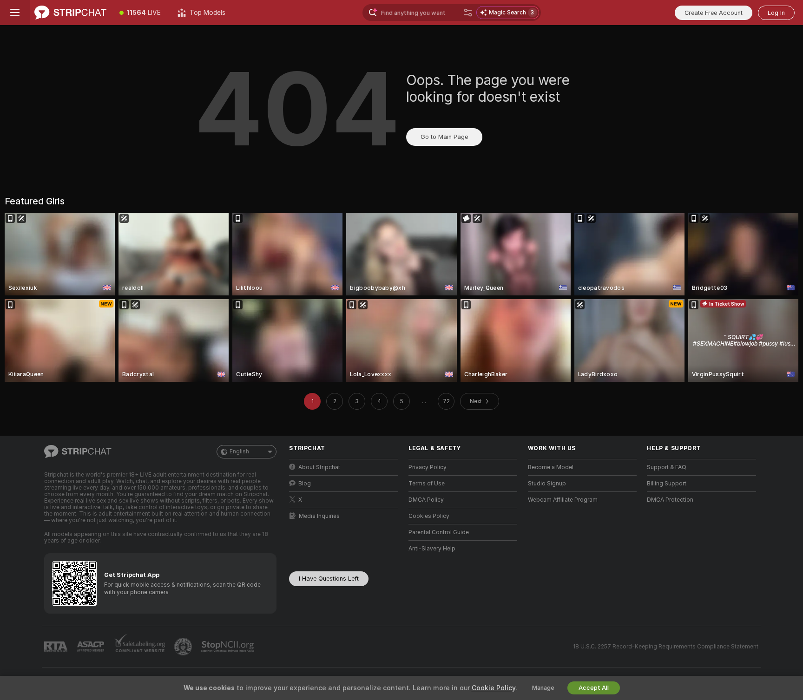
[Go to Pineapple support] (184, 646)
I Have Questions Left (329, 578)
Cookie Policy (493, 688)
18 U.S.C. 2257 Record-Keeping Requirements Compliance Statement (665, 646)
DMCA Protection (670, 500)
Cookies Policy (428, 516)
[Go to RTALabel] (56, 647)
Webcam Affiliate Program (563, 500)
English (239, 451)
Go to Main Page (444, 136)
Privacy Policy (427, 467)
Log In (776, 12)
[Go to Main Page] (70, 12)
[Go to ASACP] (91, 646)
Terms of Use (426, 483)
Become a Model (550, 467)
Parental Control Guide (438, 532)
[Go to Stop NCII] (228, 646)
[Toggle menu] (15, 12)
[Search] (467, 12)
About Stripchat (319, 467)
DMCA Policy (426, 500)
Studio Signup (547, 483)
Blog (304, 483)
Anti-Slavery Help (431, 548)
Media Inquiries (319, 516)
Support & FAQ (666, 467)
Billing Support (666, 483)
